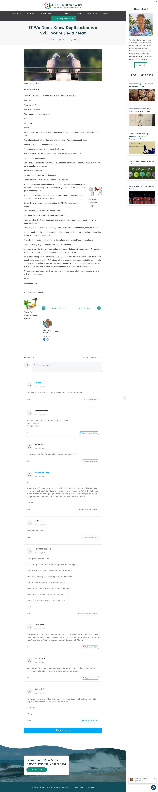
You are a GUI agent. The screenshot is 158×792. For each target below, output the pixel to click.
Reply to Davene (92, 399)
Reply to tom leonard (91, 678)
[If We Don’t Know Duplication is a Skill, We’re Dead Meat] (63, 65)
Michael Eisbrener (42, 472)
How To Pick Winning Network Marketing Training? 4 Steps (138, 136)
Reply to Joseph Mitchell (89, 433)
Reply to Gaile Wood (91, 647)
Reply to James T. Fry (90, 721)
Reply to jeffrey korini (90, 461)
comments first (96, 357)
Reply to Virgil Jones (91, 537)
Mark (57, 331)
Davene (38, 383)
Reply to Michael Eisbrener (89, 509)
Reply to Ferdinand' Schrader (88, 613)
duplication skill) (61, 257)
